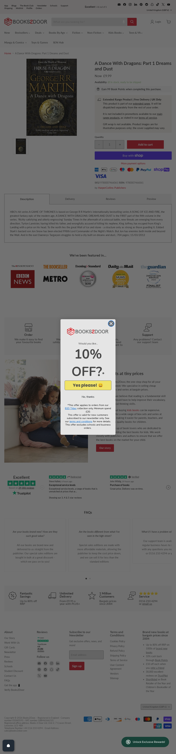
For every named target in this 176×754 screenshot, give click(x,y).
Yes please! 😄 (88, 385)
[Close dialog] (111, 324)
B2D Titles (70, 408)
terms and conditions (80, 421)
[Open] (8, 745)
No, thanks (88, 397)
